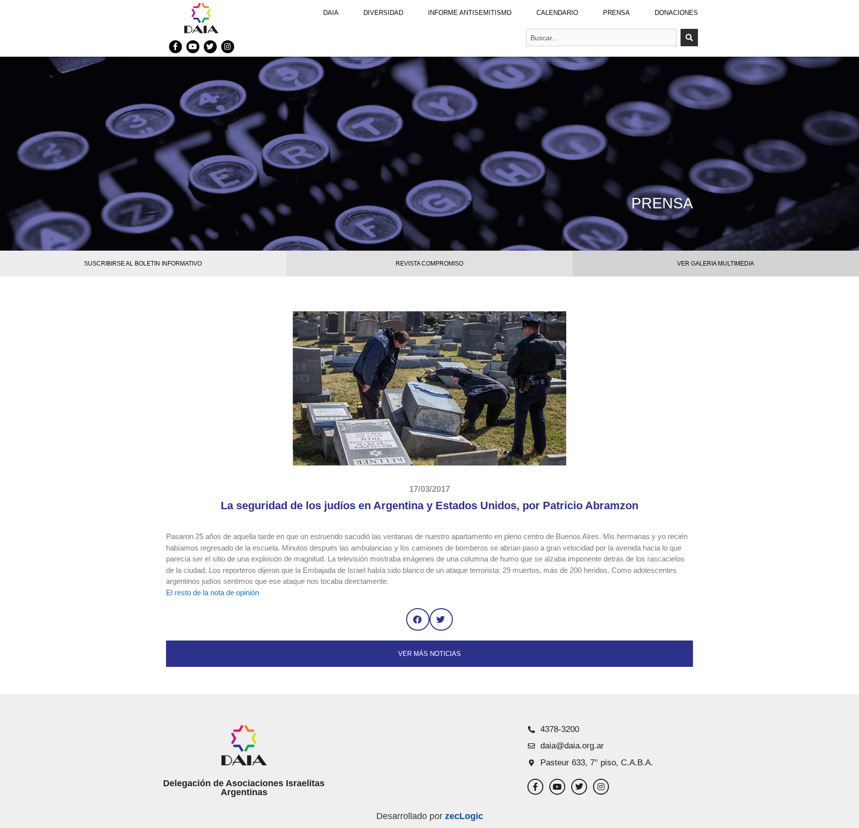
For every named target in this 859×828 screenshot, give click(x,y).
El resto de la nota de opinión (212, 592)
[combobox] (601, 37)
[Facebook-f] (175, 46)
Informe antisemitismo (470, 12)
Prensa (616, 12)
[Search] (689, 37)
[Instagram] (227, 46)
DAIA (331, 12)
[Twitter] (210, 46)
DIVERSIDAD (383, 12)
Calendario (557, 12)
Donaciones (676, 12)
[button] (418, 619)
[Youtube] (192, 46)
